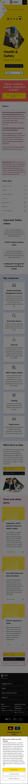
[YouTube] (20, 19)
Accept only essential (14, 774)
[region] (14, 760)
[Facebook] (11, 19)
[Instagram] (14, 19)
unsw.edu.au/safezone (16, 149)
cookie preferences (19, 234)
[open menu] (3, 2)
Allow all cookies (14, 769)
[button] (14, 66)
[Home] (14, 2)
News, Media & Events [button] (9, 693)
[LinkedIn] (8, 19)
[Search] (24, 2)
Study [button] (4, 688)
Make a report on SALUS (11, 96)
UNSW (3, 8)
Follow (20, 16)
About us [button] (5, 697)
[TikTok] (17, 19)
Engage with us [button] (7, 684)
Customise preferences (14, 778)
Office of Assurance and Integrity (13, 9)
